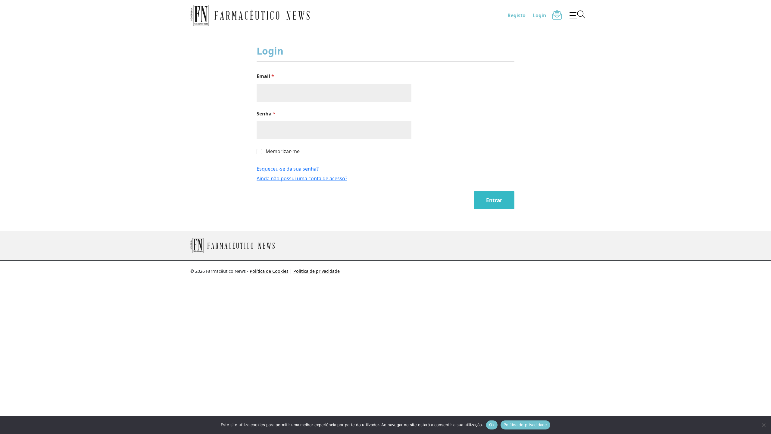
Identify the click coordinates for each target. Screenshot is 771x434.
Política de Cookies (269, 271)
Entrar (494, 200)
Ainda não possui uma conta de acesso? (302, 178)
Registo (516, 15)
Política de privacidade (316, 271)
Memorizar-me (283, 151)
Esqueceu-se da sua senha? (288, 168)
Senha (266, 114)
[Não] (763, 425)
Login (539, 15)
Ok (492, 424)
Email (265, 76)
